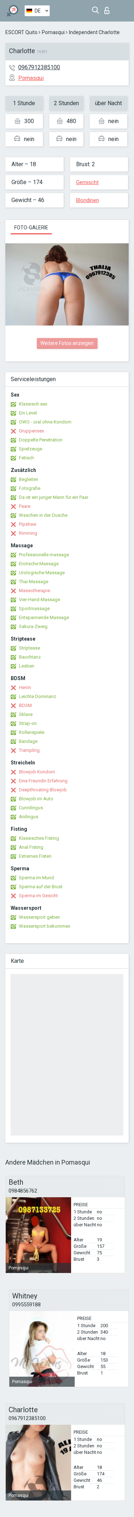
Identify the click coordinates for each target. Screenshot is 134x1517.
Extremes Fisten (35, 856)
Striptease (29, 648)
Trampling (29, 750)
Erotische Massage (39, 563)
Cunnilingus (31, 807)
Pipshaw (27, 524)
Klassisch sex (33, 404)
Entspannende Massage (44, 617)
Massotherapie (34, 590)
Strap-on (28, 723)
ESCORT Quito (21, 32)
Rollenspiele (31, 732)
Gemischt (87, 182)
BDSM (25, 705)
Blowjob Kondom (37, 771)
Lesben (26, 666)
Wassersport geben (39, 917)
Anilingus (28, 816)
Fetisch (26, 457)
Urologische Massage (42, 572)
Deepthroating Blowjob (43, 789)
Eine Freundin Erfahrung (43, 780)
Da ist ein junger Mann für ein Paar (53, 497)
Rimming (28, 533)
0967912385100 (39, 67)
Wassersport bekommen (44, 926)
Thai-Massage (33, 581)
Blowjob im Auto (36, 798)
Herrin (25, 687)
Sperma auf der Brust (41, 886)
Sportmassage (34, 608)
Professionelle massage (44, 554)
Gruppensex (31, 431)
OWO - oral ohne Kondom (45, 422)
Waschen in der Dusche (43, 515)
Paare (24, 506)
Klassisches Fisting (39, 838)
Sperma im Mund (36, 877)
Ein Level (28, 413)
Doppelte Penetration (41, 440)
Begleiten (28, 479)
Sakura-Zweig (33, 626)
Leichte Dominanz (37, 696)
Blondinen (87, 200)
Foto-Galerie (31, 227)
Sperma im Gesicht (38, 895)
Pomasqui (53, 32)
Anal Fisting (31, 847)
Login (108, 8)
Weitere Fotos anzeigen (67, 343)
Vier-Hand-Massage (39, 599)
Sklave (26, 714)
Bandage (28, 741)
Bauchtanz (30, 657)
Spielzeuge (30, 448)
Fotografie (29, 488)
